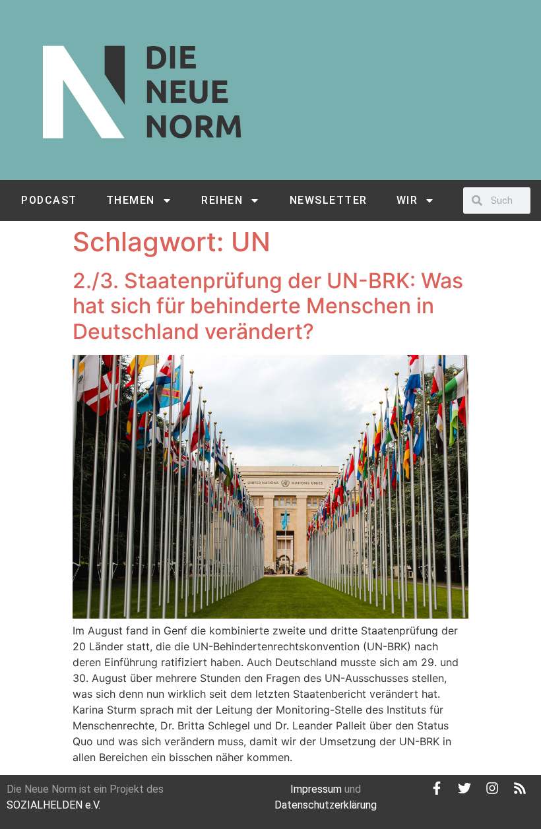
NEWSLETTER (328, 200)
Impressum (316, 789)
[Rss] (519, 788)
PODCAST (49, 200)
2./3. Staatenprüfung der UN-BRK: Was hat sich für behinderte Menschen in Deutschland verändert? (268, 306)
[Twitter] (464, 788)
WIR (407, 200)
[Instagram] (492, 788)
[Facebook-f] (436, 788)
